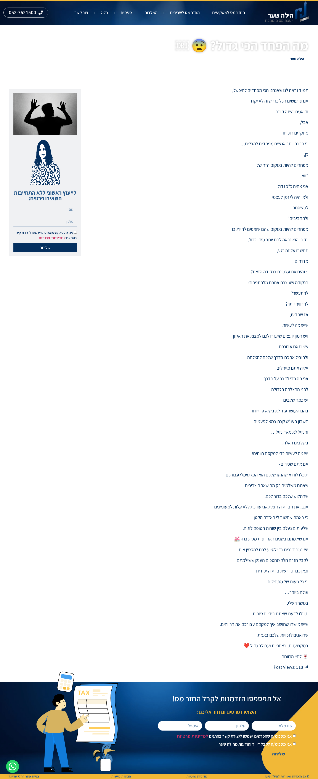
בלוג (104, 12)
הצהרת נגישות (121, 776)
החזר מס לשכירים (185, 12)
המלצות (150, 12)
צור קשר (81, 12)
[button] (12, 766)
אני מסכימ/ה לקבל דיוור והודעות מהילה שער (255, 744)
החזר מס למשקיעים (228, 12)
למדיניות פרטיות (52, 237)
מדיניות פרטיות (196, 776)
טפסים (126, 12)
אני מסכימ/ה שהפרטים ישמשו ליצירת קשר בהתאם (234, 736)
